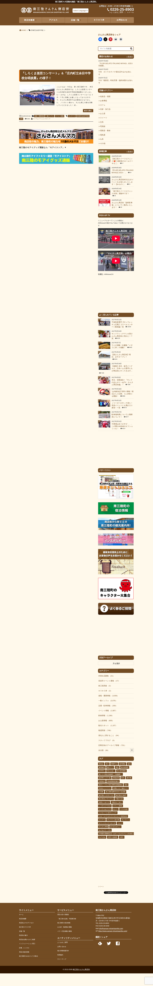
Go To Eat (102, 837)
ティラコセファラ (105, 809)
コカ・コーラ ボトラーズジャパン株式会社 (113, 816)
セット (115, 809)
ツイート (101, 886)
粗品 (117, 767)
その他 (102, 143)
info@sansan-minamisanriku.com (111, 928)
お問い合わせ (61, 946)
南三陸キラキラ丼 (25, 927)
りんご (120, 823)
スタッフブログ (106, 740)
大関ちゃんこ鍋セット (120, 788)
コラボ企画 (124, 809)
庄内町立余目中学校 (83, 116)
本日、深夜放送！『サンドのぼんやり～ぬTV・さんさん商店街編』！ (122, 382)
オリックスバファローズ (107, 823)
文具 (102, 122)
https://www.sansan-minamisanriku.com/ (112, 931)
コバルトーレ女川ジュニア (108, 813)
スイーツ (103, 118)
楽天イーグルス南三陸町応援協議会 (110, 785)
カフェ (102, 105)
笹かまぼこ (111, 771)
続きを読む (88, 110)
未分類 (103, 750)
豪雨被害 (102, 767)
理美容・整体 (105, 131)
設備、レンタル (24, 948)
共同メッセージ (104, 802)
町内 (122, 778)
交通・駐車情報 (106, 706)
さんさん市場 (103, 827)
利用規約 (60, 955)
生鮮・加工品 (105, 109)
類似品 (101, 764)
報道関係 (104, 730)
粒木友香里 (124, 767)
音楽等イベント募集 (108, 681)
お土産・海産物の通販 (64, 927)
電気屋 (102, 135)
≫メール (130, 12)
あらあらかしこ (115, 827)
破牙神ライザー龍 (105, 778)
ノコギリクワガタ (105, 806)
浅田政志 (102, 781)
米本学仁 (102, 771)
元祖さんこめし (117, 802)
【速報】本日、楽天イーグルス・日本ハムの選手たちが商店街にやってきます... (122, 368)
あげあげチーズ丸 (105, 830)
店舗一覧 (22, 931)
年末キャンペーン (105, 788)
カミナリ (102, 820)
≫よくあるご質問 (116, 12)
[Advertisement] (56, 50)
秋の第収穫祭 (121, 771)
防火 (107, 764)
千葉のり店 (119, 799)
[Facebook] (117, 943)
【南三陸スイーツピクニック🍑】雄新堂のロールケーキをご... (122, 161)
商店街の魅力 (23, 935)
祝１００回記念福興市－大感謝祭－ (110, 774)
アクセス (53, 20)
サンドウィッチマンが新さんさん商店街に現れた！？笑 (122, 336)
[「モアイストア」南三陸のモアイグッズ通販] (56, 163)
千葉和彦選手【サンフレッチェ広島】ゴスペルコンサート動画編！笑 (122, 324)
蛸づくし (110, 767)
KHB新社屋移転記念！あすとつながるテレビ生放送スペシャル (119, 834)
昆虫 (126, 785)
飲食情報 (105, 716)
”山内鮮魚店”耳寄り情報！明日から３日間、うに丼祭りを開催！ (123, 394)
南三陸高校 (104, 686)
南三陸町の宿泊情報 (63, 923)
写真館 (102, 126)
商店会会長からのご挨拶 (27, 939)
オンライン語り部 (113, 820)
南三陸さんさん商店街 (81, 969)
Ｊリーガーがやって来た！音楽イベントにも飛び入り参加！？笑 (122, 405)
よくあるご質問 (62, 942)
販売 (129, 764)
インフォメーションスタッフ (41, 119)
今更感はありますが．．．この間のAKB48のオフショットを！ (122, 426)
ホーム (21, 914)
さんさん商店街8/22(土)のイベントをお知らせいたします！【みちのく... (123, 182)
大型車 (101, 792)
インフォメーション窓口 (27, 943)
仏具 (102, 139)
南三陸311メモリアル (106, 799)
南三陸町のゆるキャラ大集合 (28, 956)
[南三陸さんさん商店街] (45, 11)
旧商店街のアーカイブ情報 (111, 745)
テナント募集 (117, 806)
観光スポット (106, 726)
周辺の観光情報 (24, 952)
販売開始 (122, 764)
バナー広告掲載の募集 (64, 931)
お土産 (102, 114)
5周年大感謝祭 (112, 837)
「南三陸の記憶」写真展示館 (66, 919)
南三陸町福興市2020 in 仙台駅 (115, 792)
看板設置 (116, 778)
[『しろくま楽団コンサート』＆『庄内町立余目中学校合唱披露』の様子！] (37, 95)
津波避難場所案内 (113, 781)
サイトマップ (61, 959)
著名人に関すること (108, 736)
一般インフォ (50, 116)
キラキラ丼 (99, 20)
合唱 (21, 119)
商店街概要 (22, 919)
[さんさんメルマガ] (56, 143)
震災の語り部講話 (63, 914)
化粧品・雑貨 (105, 97)
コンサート (71, 116)
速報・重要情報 (39, 116)
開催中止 (114, 764)
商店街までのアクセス (26, 923)
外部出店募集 (105, 676)
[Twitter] (108, 943)
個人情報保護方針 (63, 951)
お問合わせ (122, 20)
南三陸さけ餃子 (121, 795)
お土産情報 (105, 721)
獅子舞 (129, 778)
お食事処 (103, 101)
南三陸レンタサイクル (106, 795)
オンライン (125, 820)
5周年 (122, 837)
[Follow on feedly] (100, 943)
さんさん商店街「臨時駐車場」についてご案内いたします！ (122, 205)
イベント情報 (60, 116)
